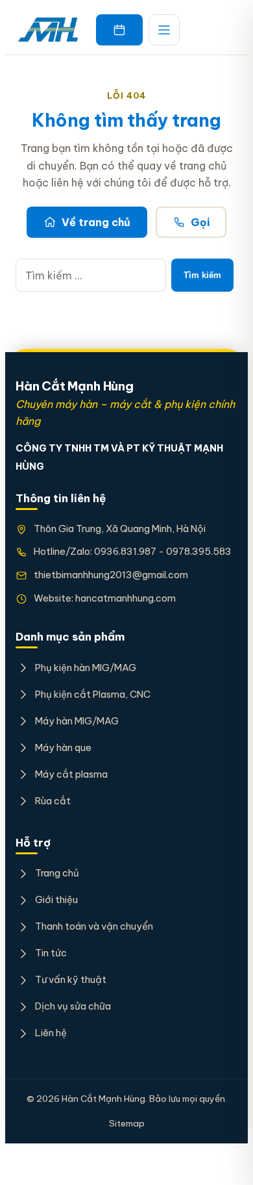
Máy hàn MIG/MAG (77, 721)
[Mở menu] (164, 29)
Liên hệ (51, 1032)
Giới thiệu (56, 899)
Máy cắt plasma (71, 774)
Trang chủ (57, 873)
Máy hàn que (63, 747)
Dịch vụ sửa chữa (73, 1006)
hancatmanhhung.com (125, 598)
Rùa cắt (53, 801)
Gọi (200, 222)
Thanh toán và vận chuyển (94, 926)
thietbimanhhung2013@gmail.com (111, 574)
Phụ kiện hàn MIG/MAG (85, 667)
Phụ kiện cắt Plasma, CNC (93, 694)
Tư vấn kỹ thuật (70, 979)
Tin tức (51, 953)
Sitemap (127, 1123)
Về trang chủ (96, 222)
